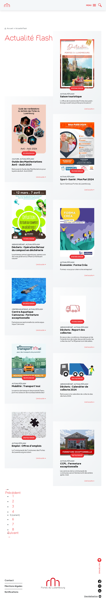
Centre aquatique (20, 309)
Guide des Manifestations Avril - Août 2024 (27, 163)
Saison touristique (71, 96)
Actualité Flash (21, 28)
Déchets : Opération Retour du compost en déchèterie (28, 249)
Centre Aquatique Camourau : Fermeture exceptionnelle (25, 314)
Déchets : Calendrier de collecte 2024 (74, 388)
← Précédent (13, 490)
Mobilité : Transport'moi (26, 386)
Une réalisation (91, 596)
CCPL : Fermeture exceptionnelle (70, 465)
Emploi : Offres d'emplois (26, 445)
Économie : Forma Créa (73, 264)
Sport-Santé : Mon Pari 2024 (77, 179)
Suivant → (13, 534)
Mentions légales (13, 586)
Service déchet (18, 244)
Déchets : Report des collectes (72, 331)
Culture (15, 159)
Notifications (11, 592)
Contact (9, 580)
